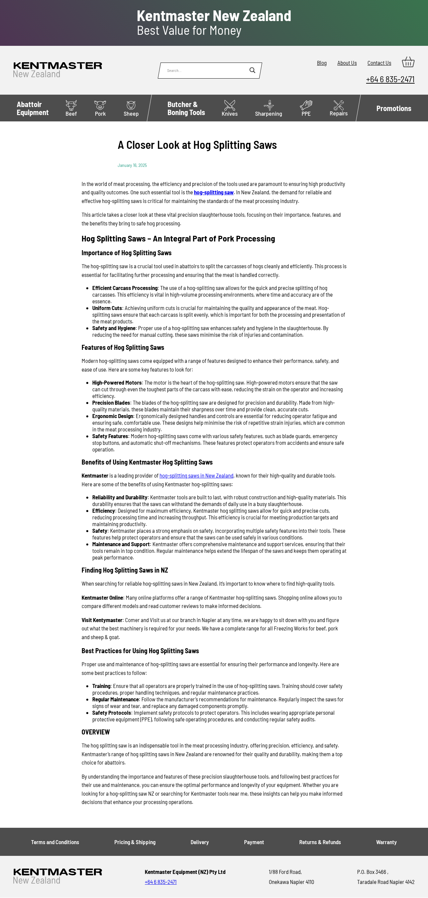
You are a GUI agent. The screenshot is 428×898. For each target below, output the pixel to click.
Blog (322, 62)
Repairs (339, 113)
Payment (254, 841)
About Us (347, 62)
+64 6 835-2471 (390, 79)
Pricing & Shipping (134, 841)
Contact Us (379, 62)
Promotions (394, 108)
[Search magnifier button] (252, 70)
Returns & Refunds (320, 841)
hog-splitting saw (214, 192)
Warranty (386, 841)
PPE (306, 113)
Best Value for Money (214, 22)
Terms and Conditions (55, 841)
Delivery (200, 841)
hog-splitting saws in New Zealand (196, 475)
